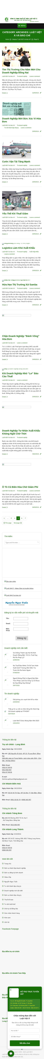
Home (7, 39)
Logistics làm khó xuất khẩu (18, 248)
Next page (17, 523)
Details (4, 93)
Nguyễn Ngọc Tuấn (10, 881)
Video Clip (7, 877)
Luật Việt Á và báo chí (8, 76)
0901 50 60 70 (15, 800)
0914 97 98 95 (7, 772)
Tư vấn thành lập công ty (11, 127)
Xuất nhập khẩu (34, 251)
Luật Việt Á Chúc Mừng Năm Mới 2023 (26, 720)
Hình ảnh (7, 918)
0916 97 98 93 (7, 767)
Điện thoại (8, 629)
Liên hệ (6, 922)
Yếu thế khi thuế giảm (15, 213)
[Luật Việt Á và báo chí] (12, 595)
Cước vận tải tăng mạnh (16, 161)
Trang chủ (7, 863)
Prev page (8, 523)
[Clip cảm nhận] (10, 581)
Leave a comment (34, 76)
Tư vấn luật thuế (9, 904)
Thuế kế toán (8, 899)
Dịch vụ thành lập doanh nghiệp (15, 868)
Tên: (7, 618)
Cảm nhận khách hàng (12, 913)
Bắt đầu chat (25, 1043)
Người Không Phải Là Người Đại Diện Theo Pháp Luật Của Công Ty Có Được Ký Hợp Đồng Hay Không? (26, 680)
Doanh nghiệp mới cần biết (13, 890)
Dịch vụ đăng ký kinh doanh (13, 872)
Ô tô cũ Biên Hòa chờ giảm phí (20, 487)
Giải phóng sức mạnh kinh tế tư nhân (25, 699)
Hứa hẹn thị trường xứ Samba (19, 284)
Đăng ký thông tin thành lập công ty (16, 563)
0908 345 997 (26, 800)
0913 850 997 (7, 770)
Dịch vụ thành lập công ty (12, 895)
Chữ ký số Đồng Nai (11, 908)
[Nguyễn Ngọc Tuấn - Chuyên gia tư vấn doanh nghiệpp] (16, 605)
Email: (8, 623)
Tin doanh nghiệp (22, 76)
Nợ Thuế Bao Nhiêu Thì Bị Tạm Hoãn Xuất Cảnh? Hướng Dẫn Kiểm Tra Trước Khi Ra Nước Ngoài (25, 668)
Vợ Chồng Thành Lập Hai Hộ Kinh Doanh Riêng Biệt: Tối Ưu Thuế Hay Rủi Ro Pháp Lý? (25, 655)
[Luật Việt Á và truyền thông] (18, 588)
